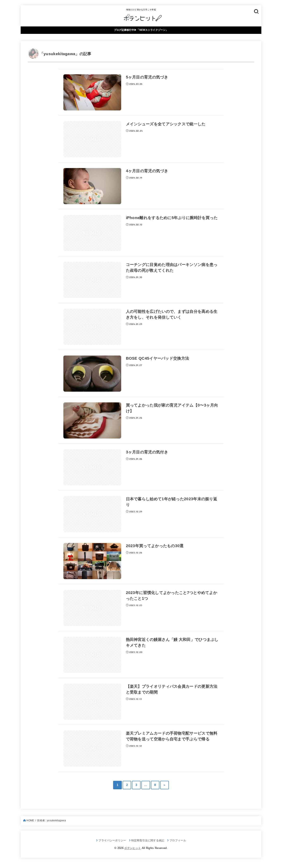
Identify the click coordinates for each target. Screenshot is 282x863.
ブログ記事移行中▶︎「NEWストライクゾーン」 (141, 29)
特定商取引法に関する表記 (147, 840)
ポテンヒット (132, 848)
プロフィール (177, 840)
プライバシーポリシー (112, 840)
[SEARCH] (256, 11)
